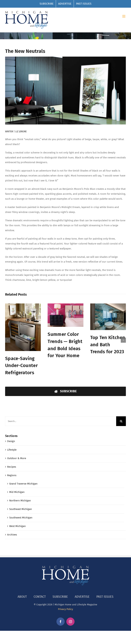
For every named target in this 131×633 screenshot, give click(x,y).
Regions (11, 475)
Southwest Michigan (20, 517)
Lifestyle (12, 449)
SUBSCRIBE (60, 597)
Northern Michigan (20, 500)
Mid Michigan (17, 492)
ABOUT (22, 597)
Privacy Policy (65, 609)
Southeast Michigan (20, 509)
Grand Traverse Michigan (23, 483)
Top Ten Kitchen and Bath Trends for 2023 (107, 344)
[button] (7, 340)
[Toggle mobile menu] (124, 16)
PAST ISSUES (104, 597)
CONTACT (40, 597)
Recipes (11, 466)
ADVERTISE (82, 597)
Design (11, 441)
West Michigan (17, 526)
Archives (12, 534)
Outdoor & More (16, 458)
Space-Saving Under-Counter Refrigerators (21, 365)
